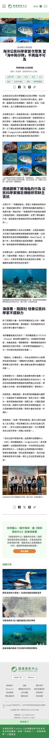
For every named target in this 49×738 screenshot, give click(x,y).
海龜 (28, 81)
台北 (40, 77)
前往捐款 (24, 551)
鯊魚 (19, 77)
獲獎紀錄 (24, 696)
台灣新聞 (29, 67)
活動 (24, 685)
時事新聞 (20, 67)
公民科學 (10, 77)
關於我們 (39, 685)
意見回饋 (39, 696)
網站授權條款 (39, 689)
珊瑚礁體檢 (38, 81)
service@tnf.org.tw (28, 715)
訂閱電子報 (17, 677)
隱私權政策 (9, 696)
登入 (45, 6)
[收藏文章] (14, 87)
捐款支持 (30, 677)
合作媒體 (24, 692)
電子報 (35, 6)
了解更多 (11, 734)
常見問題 (9, 692)
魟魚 (26, 77)
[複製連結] (34, 87)
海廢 (8, 81)
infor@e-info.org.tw (28, 717)
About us (10, 689)
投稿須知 (39, 692)
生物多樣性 (18, 81)
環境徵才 (9, 685)
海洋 (33, 77)
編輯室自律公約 (24, 689)
